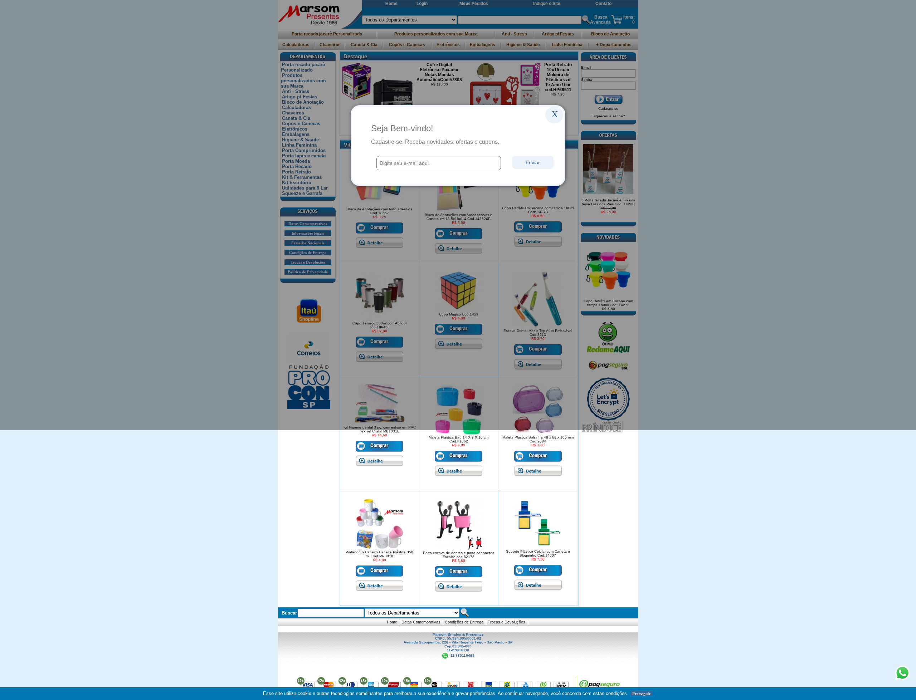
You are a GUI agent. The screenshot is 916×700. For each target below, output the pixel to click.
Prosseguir (641, 693)
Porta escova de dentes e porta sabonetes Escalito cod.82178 (458, 555)
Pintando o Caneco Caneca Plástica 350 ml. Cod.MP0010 (379, 554)
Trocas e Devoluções (506, 622)
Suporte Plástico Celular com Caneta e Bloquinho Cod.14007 (538, 553)
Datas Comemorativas (420, 622)
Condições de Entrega (464, 622)
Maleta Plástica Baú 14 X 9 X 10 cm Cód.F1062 (458, 439)
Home (392, 622)
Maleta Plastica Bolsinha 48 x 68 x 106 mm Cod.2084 (538, 439)
